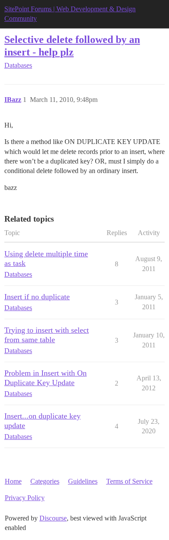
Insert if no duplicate (37, 296)
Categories (44, 481)
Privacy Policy (25, 497)
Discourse (53, 518)
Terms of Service (129, 481)
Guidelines (83, 481)
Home (13, 481)
